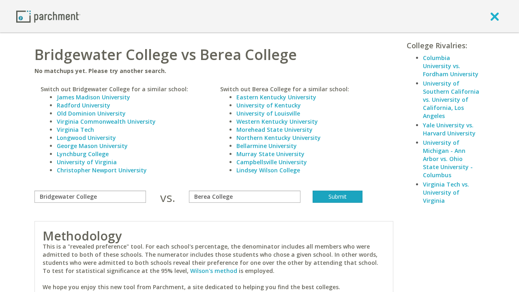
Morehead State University (274, 129)
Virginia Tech (75, 129)
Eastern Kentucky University (276, 97)
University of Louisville (268, 113)
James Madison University (93, 97)
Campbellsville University (271, 162)
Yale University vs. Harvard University (449, 129)
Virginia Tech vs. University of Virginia (446, 192)
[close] (495, 16)
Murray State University (270, 154)
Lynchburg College (83, 154)
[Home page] (48, 16)
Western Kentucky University (277, 121)
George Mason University (92, 146)
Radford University (83, 105)
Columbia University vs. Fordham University (450, 66)
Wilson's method (213, 271)
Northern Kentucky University (278, 138)
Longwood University (86, 138)
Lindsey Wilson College (268, 170)
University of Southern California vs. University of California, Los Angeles (451, 99)
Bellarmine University (266, 146)
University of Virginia (87, 162)
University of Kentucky (268, 105)
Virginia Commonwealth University (106, 121)
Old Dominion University (91, 113)
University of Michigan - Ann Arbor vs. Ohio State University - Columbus (448, 159)
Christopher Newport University (102, 170)
